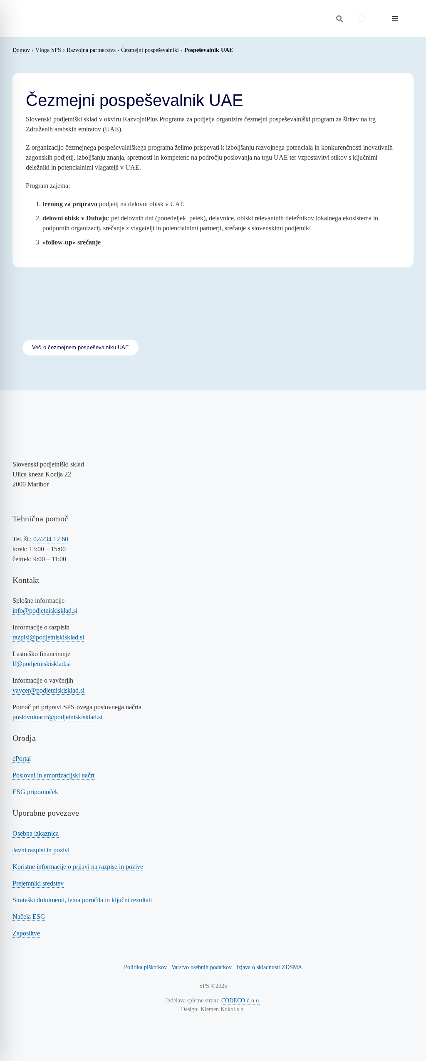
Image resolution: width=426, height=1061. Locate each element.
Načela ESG (28, 916)
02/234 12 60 (50, 539)
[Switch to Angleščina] (361, 18)
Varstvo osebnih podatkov (201, 967)
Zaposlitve (26, 933)
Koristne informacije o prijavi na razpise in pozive (77, 866)
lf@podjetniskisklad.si (41, 663)
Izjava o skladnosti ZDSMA (269, 967)
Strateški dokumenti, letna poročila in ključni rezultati (82, 899)
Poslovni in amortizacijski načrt (53, 775)
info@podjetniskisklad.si (44, 610)
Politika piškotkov (145, 967)
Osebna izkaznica (35, 833)
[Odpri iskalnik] (339, 18)
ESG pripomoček (35, 791)
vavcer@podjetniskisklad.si (48, 690)
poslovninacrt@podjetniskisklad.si (57, 716)
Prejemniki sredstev (38, 883)
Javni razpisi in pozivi (40, 850)
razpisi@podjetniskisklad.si (48, 637)
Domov (21, 50)
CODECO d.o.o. (240, 1000)
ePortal (21, 758)
